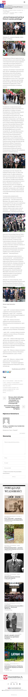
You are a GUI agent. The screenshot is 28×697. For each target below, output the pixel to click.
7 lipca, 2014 (6, 12)
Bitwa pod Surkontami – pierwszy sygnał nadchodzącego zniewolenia (13, 548)
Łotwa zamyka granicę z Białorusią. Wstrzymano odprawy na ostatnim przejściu (13, 667)
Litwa (4, 382)
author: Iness (13, 12)
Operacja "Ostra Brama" (13, 382)
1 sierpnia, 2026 (8, 670)
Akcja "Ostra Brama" (8, 380)
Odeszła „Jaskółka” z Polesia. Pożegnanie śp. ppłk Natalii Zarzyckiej (11, 637)
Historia (10, 5)
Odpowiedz (22, 433)
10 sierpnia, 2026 (8, 610)
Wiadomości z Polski (14, 516)
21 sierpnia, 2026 (8, 550)
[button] (2, 6)
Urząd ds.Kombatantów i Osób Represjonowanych (11, 390)
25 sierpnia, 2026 (8, 521)
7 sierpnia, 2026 (8, 639)
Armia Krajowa (18, 380)
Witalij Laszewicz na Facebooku (13, 426)
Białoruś (6, 634)
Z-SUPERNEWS (6, 11)
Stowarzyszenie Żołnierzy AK (15, 10)
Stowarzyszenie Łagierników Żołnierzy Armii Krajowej (13, 385)
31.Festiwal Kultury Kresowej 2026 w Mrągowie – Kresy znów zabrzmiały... (13, 607)
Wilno (4, 392)
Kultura (6, 603)
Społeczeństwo (14, 663)
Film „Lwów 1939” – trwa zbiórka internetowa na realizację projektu (13, 519)
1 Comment (11, 13)
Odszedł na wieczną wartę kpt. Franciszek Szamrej (12, 577)
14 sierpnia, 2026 (8, 579)
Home (4, 5)
